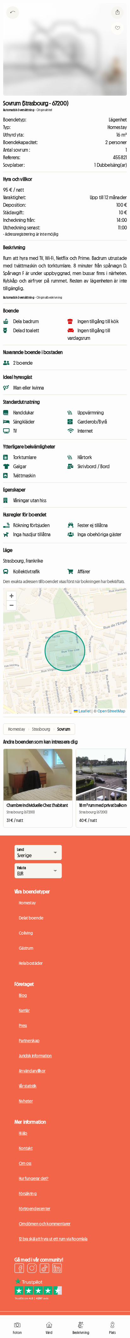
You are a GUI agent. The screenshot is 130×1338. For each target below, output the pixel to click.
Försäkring (28, 1193)
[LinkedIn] (57, 1269)
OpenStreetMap (111, 710)
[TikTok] (44, 1269)
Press (23, 1025)
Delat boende (31, 918)
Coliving (26, 933)
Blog (23, 995)
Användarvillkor (32, 1071)
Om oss (25, 1163)
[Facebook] (19, 1269)
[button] (11, 596)
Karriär (24, 1010)
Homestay (27, 903)
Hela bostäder (31, 963)
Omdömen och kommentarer (44, 1224)
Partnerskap (29, 1040)
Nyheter (26, 1101)
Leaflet (84, 710)
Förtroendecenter (34, 1208)
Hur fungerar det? (34, 1178)
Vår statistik (28, 1086)
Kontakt (25, 1148)
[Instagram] (32, 1269)
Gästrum (26, 948)
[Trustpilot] (38, 1298)
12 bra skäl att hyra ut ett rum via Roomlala (53, 1239)
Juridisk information (35, 1056)
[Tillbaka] (12, 20)
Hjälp (23, 1133)
